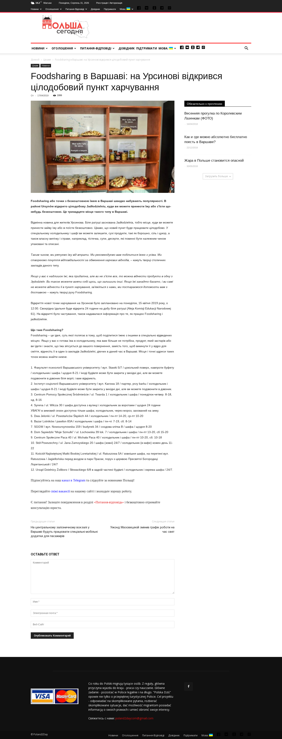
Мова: (123, 9)
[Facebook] (188, 686)
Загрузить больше (216, 176)
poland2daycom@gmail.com (134, 718)
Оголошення (52, 9)
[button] (246, 48)
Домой (35, 59)
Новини (35, 9)
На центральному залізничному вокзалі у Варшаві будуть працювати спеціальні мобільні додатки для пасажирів (64, 531)
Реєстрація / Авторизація (109, 3)
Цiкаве (47, 59)
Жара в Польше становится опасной (214, 160)
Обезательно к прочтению (204, 103)
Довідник (95, 9)
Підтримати (110, 9)
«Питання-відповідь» (109, 502)
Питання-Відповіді (74, 9)
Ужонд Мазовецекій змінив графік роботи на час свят (142, 529)
